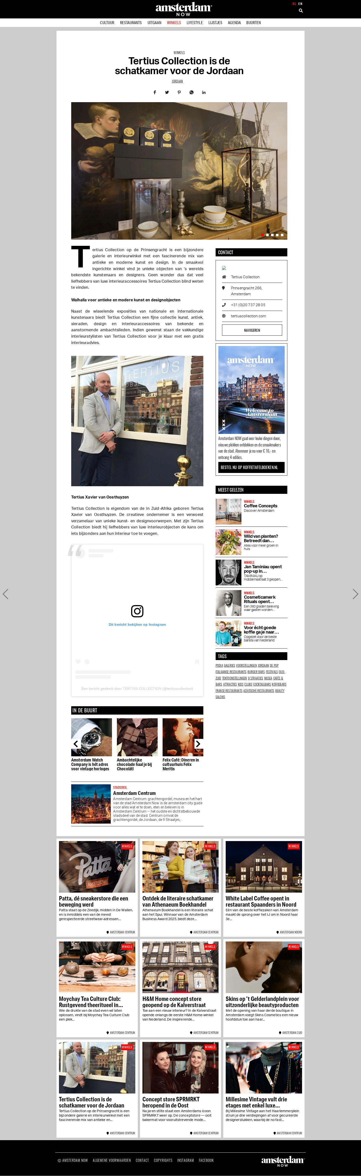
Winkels (174, 22)
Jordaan (177, 81)
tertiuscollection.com (248, 316)
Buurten (253, 22)
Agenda (234, 22)
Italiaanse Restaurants (231, 671)
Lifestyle (195, 22)
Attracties (230, 684)
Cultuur (107, 22)
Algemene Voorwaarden (112, 1160)
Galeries (229, 665)
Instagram (185, 1160)
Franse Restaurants (229, 690)
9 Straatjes (255, 678)
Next (199, 744)
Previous (76, 744)
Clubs (248, 684)
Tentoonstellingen (234, 678)
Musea (268, 678)
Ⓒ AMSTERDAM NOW (73, 1160)
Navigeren (252, 330)
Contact (142, 1160)
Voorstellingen (246, 665)
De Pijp (274, 665)
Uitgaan (154, 22)
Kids (241, 684)
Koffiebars (279, 684)
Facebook (206, 1160)
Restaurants (131, 22)
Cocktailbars (262, 684)
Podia (219, 665)
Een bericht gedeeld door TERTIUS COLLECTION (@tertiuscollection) (137, 689)
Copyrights (163, 1160)
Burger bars (256, 671)
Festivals (272, 671)
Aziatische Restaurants (258, 690)
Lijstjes (215, 22)
